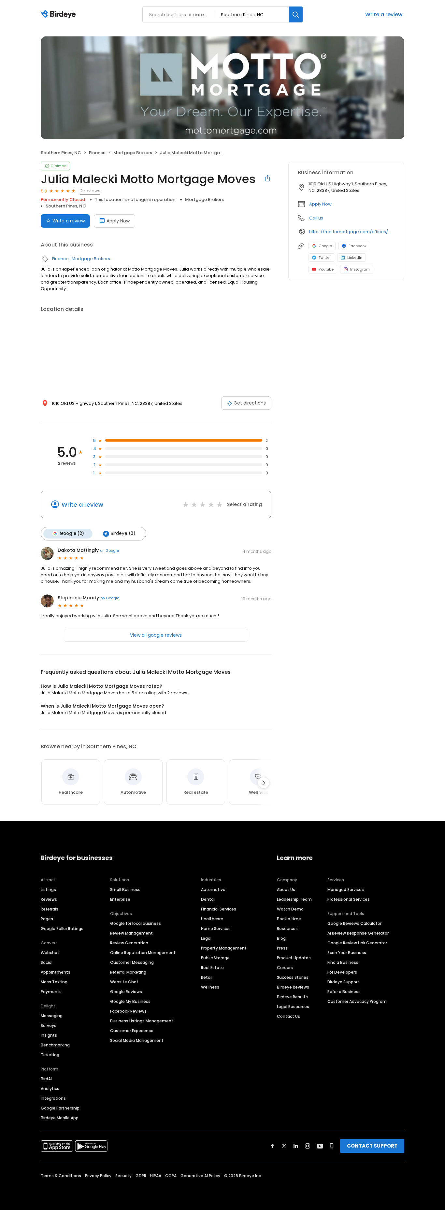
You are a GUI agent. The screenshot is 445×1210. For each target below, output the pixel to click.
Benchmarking (55, 1045)
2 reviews (90, 191)
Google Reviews (126, 991)
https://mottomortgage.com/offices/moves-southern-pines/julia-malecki (352, 232)
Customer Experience (131, 1030)
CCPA (171, 1175)
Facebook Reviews (128, 1011)
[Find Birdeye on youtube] (320, 1146)
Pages (47, 919)
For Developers (342, 972)
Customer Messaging (132, 962)
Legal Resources (293, 1006)
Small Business (125, 889)
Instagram (360, 269)
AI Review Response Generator (358, 933)
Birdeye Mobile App (60, 1118)
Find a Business (342, 962)
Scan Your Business (346, 952)
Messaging (52, 1015)
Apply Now (118, 221)
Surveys (48, 1025)
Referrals (49, 909)
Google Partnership (60, 1108)
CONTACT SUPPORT (372, 1145)
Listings (48, 889)
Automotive (213, 889)
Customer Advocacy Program (357, 1001)
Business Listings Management (141, 1021)
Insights (49, 1035)
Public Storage (215, 958)
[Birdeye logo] (59, 14)
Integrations (53, 1098)
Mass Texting (54, 982)
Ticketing (50, 1054)
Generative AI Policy (200, 1175)
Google (325, 245)
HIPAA (155, 1175)
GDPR (141, 1175)
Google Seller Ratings (62, 928)
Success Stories (293, 977)
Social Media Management (137, 1040)
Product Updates (294, 958)
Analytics (50, 1088)
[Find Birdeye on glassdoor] (332, 1146)
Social (46, 962)
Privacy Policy (98, 1175)
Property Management (224, 948)
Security (123, 1175)
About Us (286, 889)
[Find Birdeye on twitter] (284, 1146)
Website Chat (124, 982)
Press (282, 948)
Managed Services (345, 889)
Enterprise (120, 899)
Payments (51, 991)
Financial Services (218, 909)
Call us (316, 218)
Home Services (216, 928)
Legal (206, 938)
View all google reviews (156, 635)
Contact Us (288, 1016)
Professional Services (348, 899)
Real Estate (212, 967)
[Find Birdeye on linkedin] (295, 1146)
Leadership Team (294, 899)
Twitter (325, 257)
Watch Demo (290, 909)
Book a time (289, 919)
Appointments (55, 972)
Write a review (383, 14)
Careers (285, 967)
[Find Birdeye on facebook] (272, 1146)
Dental (208, 899)
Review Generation (129, 943)
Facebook (357, 245)
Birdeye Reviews (293, 987)
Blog (281, 938)
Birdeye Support (343, 982)
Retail (206, 977)
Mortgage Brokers (132, 153)
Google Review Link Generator (357, 943)
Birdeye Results (292, 997)
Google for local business (135, 923)
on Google (109, 550)
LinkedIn (354, 257)
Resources (287, 928)
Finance (97, 153)
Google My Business (130, 1001)
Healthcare (212, 919)
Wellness (210, 987)
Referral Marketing (128, 972)
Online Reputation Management (143, 952)
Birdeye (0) (123, 533)
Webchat (50, 952)
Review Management (131, 933)
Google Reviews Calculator (354, 923)
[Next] (263, 783)
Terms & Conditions (61, 1175)
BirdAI (46, 1079)
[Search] (296, 14)
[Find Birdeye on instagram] (307, 1146)
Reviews (49, 899)
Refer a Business (344, 991)
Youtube (326, 269)
